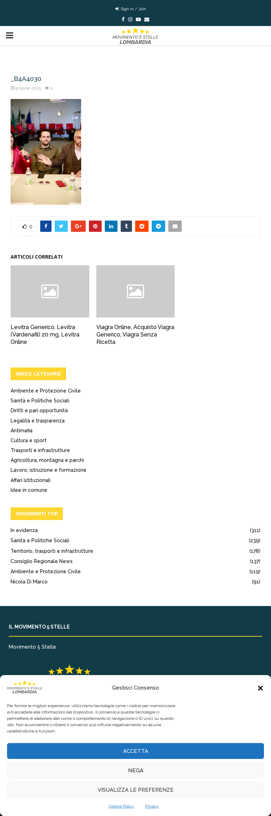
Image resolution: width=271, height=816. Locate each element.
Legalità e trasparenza (38, 421)
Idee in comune (29, 490)
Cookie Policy (121, 806)
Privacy (152, 806)
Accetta (135, 751)
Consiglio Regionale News (42, 561)
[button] (260, 688)
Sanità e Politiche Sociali (40, 400)
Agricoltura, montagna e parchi (47, 460)
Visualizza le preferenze (136, 790)
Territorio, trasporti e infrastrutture (52, 551)
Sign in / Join (133, 8)
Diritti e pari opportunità (39, 410)
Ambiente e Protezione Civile (46, 391)
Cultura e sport (29, 440)
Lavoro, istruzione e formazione (48, 470)
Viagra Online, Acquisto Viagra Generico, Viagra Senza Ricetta (135, 334)
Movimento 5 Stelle (32, 647)
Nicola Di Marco (29, 582)
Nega (135, 770)
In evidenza (24, 530)
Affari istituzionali (30, 480)
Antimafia (21, 430)
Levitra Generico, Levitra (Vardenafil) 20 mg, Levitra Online (45, 334)
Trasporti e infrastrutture (40, 450)
